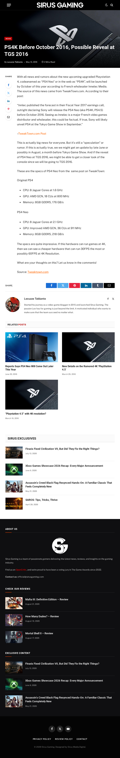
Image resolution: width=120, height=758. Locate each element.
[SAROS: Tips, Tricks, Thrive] (14, 504)
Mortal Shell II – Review (39, 633)
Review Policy (64, 739)
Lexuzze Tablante (15, 62)
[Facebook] (8, 85)
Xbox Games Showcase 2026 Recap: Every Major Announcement (64, 465)
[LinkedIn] (8, 101)
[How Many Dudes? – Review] (13, 620)
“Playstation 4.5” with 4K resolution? (25, 413)
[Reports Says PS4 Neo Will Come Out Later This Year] (31, 347)
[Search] (111, 5)
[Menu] (9, 5)
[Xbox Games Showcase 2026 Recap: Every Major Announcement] (14, 469)
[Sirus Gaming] (60, 5)
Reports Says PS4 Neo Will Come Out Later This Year (29, 368)
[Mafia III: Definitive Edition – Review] (13, 603)
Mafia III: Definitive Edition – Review (46, 599)
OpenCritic (21, 569)
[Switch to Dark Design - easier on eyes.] (106, 5)
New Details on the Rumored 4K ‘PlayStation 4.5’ (87, 368)
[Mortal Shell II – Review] (13, 637)
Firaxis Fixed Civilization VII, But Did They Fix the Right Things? (62, 448)
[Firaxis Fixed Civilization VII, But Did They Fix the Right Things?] (14, 453)
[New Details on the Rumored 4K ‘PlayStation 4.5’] (88, 347)
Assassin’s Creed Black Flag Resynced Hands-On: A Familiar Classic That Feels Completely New (68, 484)
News (8, 39)
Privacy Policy (42, 739)
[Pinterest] (8, 109)
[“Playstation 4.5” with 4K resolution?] (31, 395)
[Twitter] (8, 93)
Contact (82, 739)
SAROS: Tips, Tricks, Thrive (41, 499)
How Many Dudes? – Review (42, 616)
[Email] (8, 117)
